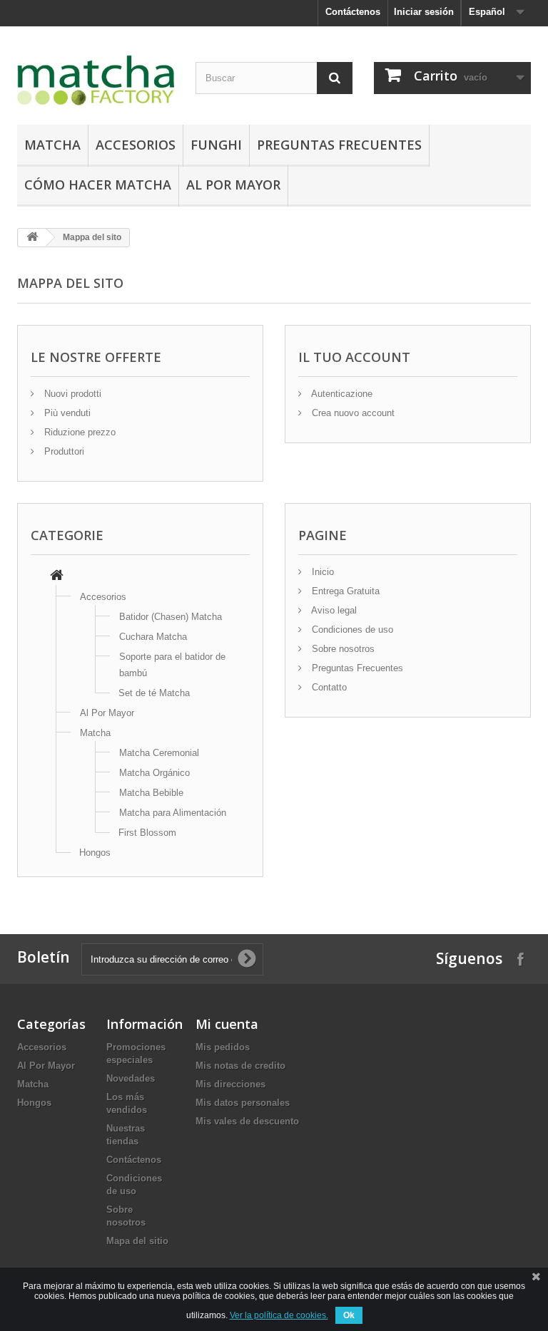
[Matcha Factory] (95, 81)
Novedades (130, 1078)
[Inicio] (57, 576)
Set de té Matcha (154, 693)
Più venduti (66, 413)
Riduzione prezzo (78, 432)
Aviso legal (333, 610)
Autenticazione (340, 393)
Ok (349, 1315)
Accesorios (136, 144)
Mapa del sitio (137, 1241)
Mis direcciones (230, 1084)
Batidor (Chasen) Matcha (170, 616)
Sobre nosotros (342, 648)
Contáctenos (352, 11)
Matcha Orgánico (154, 772)
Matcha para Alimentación (172, 812)
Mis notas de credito (240, 1065)
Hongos (95, 852)
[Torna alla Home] (32, 238)
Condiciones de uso (351, 629)
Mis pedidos (223, 1047)
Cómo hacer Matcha (97, 184)
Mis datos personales (243, 1102)
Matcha (52, 144)
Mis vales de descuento (247, 1121)
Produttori (62, 451)
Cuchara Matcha (153, 636)
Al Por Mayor (233, 184)
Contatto (328, 687)
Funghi (216, 144)
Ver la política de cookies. (279, 1315)
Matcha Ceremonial (159, 752)
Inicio (321, 571)
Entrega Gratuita (344, 591)
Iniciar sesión (424, 11)
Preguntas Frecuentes (339, 144)
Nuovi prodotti (71, 393)
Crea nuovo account (352, 413)
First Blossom (147, 832)
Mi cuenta (227, 1023)
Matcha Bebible (151, 792)
